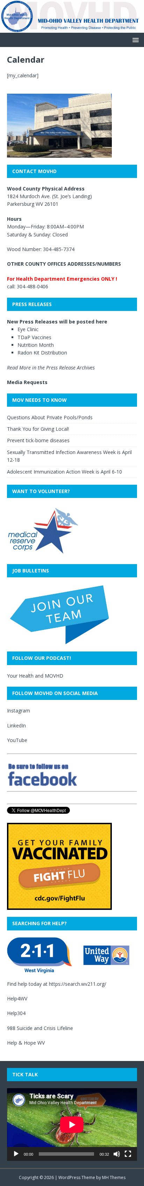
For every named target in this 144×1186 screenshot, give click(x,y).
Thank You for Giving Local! (38, 429)
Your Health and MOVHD (35, 675)
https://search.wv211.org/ (77, 984)
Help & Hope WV (26, 1042)
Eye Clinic (27, 329)
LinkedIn (16, 725)
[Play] (16, 1153)
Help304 (16, 1013)
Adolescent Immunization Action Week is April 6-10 (64, 471)
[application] (72, 1124)
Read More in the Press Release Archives (51, 367)
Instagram (18, 710)
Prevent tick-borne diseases (38, 440)
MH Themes (113, 1177)
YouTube (17, 740)
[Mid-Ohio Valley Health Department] (72, 28)
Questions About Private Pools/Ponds (50, 417)
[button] (134, 39)
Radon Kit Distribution (42, 352)
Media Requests (27, 382)
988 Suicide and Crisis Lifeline (40, 1028)
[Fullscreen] (127, 1153)
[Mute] (116, 1153)
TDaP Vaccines (34, 337)
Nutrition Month (35, 345)
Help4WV (17, 998)
